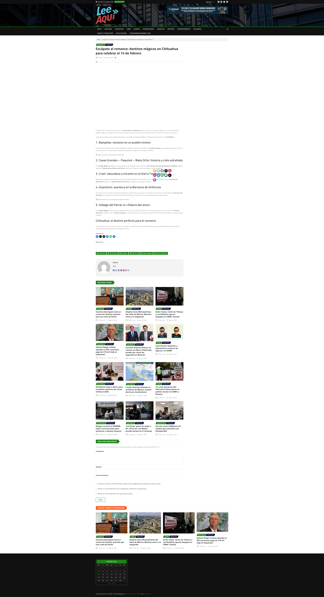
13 (116, 574)
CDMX (129, 29)
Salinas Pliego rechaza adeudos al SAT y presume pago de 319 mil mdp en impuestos (107, 350)
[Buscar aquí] (227, 29)
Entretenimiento (183, 29)
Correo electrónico (102, 475)
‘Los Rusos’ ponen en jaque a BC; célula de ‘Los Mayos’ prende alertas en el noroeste (139, 428)
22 (124, 577)
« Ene (109, 583)
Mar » (114, 583)
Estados (137, 29)
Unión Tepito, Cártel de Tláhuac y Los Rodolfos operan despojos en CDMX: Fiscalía (177, 542)
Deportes (170, 29)
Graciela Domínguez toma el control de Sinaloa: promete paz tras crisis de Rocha (108, 314)
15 (124, 574)
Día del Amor (113, 253)
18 (107, 577)
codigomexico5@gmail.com (140, 33)
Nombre (99, 467)
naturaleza (135, 253)
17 (103, 577)
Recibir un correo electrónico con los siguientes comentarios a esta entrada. (122, 489)
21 (120, 577)
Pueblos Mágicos (147, 253)
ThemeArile (147, 594)
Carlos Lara (102, 320)
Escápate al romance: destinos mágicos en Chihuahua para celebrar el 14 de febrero (127, 39)
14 (120, 574)
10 (103, 574)
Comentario (100, 451)
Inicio (99, 29)
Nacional (108, 29)
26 (111, 580)
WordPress (128, 594)
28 (120, 580)
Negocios (160, 29)
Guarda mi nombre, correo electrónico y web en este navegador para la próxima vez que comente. (129, 484)
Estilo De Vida (121, 33)
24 (103, 580)
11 (107, 574)
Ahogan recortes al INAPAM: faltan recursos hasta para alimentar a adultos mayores (108, 428)
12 (111, 574)
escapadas (124, 253)
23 (98, 580)
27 (116, 580)
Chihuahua (102, 253)
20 (116, 577)
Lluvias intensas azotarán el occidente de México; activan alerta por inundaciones (138, 389)
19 (111, 577)
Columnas (197, 29)
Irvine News (137, 594)
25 (107, 580)
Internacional (148, 29)
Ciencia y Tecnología (105, 33)
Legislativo (119, 29)
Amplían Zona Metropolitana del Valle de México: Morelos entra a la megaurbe (138, 314)
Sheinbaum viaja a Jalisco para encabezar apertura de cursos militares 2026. (109, 389)
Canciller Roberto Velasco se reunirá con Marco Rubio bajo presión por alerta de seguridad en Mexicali (139, 351)
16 (98, 577)
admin (101, 57)
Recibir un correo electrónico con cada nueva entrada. (115, 494)
